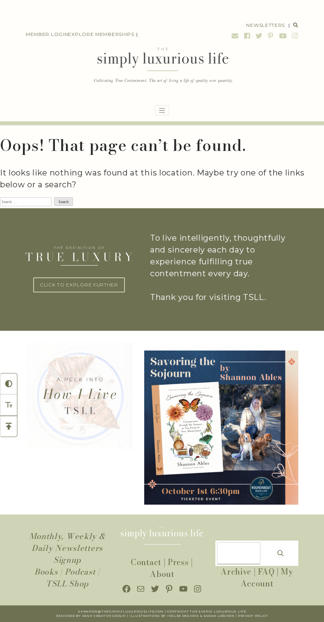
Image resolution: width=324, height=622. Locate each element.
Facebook (247, 36)
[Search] (280, 553)
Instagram (294, 36)
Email (235, 36)
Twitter (259, 36)
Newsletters (265, 25)
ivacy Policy (255, 616)
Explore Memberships (101, 34)
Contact (146, 562)
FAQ (266, 571)
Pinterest (270, 36)
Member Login (47, 34)
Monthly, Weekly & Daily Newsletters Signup (67, 548)
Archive (235, 571)
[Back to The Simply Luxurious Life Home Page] (162, 66)
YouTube (283, 36)
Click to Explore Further (79, 285)
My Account (267, 577)
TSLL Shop (67, 583)
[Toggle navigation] (162, 110)
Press (178, 562)
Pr (240, 616)
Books (46, 571)
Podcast (80, 571)
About (162, 574)
